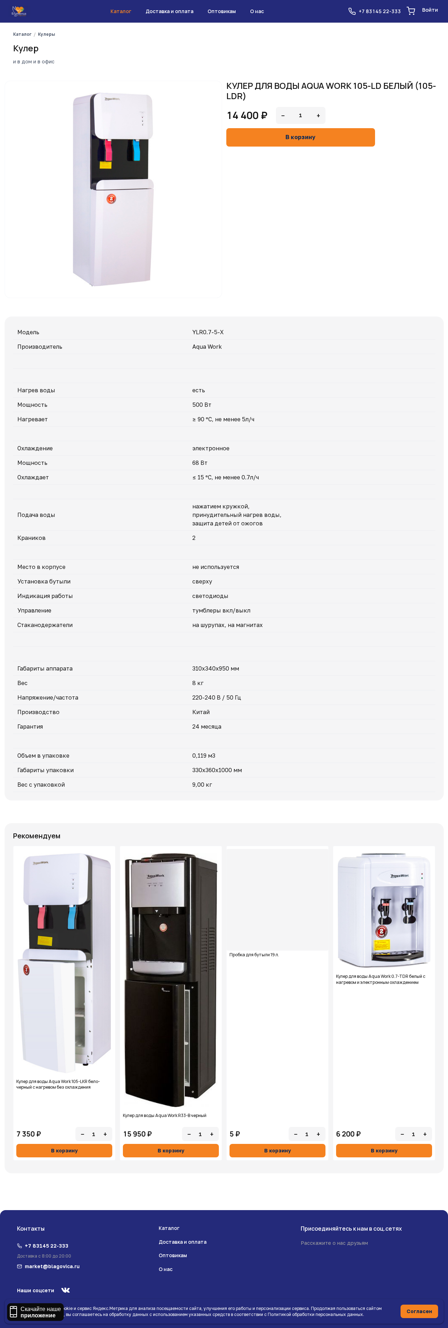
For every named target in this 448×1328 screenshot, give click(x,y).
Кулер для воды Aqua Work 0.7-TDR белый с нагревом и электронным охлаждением (380, 979)
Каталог (120, 11)
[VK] (65, 1290)
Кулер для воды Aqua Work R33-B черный (164, 1115)
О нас (257, 11)
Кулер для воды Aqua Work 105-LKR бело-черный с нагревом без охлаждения (58, 1084)
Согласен (419, 1311)
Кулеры (46, 34)
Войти (430, 9)
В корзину (300, 137)
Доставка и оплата (169, 11)
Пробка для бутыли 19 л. (254, 955)
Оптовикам (222, 11)
